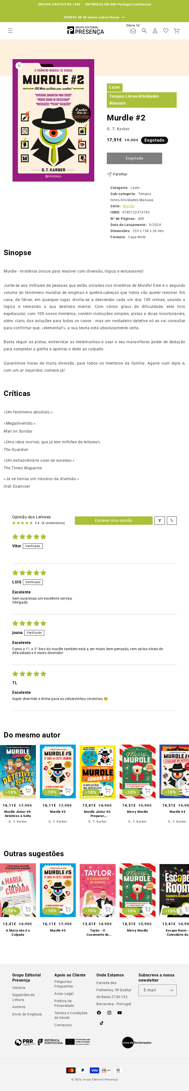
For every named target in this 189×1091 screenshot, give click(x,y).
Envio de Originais (27, 1014)
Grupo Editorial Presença (100, 1079)
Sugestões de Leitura (23, 997)
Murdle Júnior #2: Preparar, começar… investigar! (97, 814)
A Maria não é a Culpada (18, 932)
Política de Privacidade (64, 1003)
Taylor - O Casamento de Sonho (98, 933)
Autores (18, 1007)
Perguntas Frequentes (63, 984)
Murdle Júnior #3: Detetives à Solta (18, 814)
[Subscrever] (171, 990)
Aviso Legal (64, 994)
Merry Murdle (137, 812)
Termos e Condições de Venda (71, 1015)
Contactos (63, 1025)
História (19, 988)
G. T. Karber (118, 129)
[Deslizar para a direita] (180, 783)
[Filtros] (160, 520)
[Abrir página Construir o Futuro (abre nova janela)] (52, 1042)
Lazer (114, 87)
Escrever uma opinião (113, 520)
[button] (10, 30)
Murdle (128, 206)
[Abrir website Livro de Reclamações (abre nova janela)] (136, 1042)
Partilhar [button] (120, 174)
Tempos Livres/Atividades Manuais (134, 100)
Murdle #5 (57, 812)
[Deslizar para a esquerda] (8, 783)
